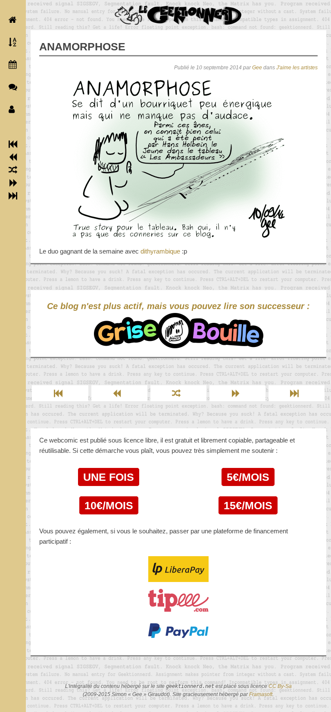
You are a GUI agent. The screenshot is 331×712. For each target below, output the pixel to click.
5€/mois (248, 477)
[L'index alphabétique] (10, 42)
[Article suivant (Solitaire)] (13, 182)
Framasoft (260, 694)
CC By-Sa (280, 686)
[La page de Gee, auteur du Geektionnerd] (10, 109)
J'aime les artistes (297, 68)
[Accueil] (10, 20)
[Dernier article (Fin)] (12, 195)
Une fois (108, 477)
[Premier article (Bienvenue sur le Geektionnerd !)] (12, 144)
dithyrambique (160, 251)
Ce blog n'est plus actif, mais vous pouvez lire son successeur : (178, 306)
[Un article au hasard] (12, 170)
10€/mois (108, 505)
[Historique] (10, 64)
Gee (257, 68)
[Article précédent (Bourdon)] (13, 157)
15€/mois (248, 505)
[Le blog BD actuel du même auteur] (10, 87)
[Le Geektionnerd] (178, 15)
